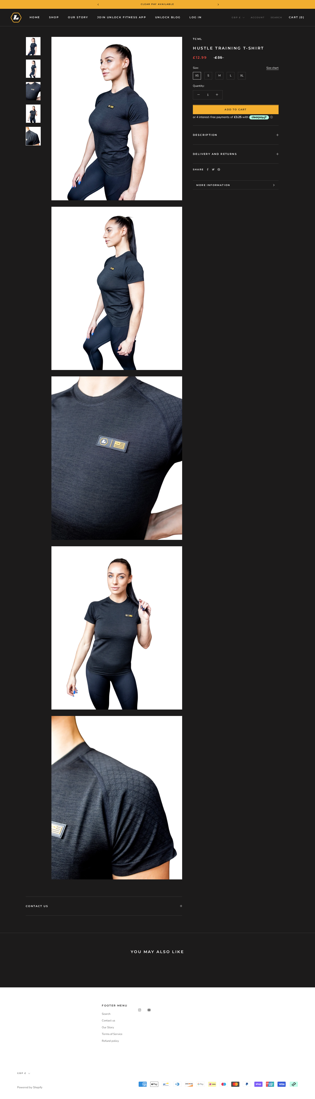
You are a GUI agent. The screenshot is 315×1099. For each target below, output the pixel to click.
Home (35, 17)
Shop (54, 17)
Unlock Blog (167, 17)
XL (241, 76)
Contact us (108, 1021)
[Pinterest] (219, 169)
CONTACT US (37, 906)
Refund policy (110, 1041)
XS (197, 76)
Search (276, 17)
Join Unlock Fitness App (121, 17)
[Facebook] (207, 169)
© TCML (23, 1082)
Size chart (272, 68)
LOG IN (195, 17)
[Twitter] (213, 169)
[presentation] (95, 4)
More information (213, 185)
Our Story (78, 17)
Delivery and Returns (215, 154)
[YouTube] (149, 1010)
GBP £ (236, 17)
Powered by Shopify (29, 1087)
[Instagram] (139, 1010)
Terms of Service (112, 1034)
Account (258, 17)
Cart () (296, 17)
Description (205, 134)
